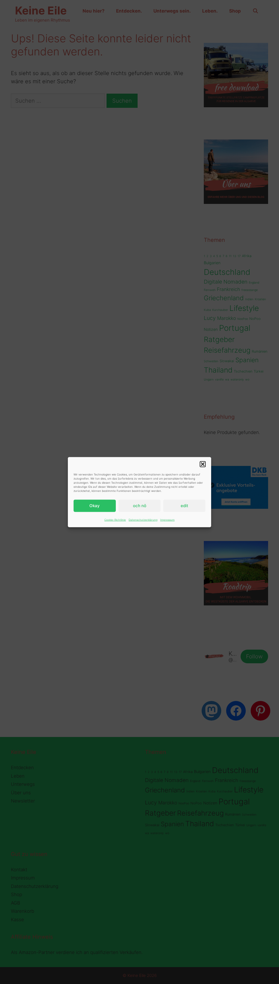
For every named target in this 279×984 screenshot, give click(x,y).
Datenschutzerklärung (143, 519)
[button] (202, 464)
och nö (139, 505)
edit (184, 505)
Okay (94, 505)
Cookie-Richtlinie (115, 519)
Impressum (167, 519)
